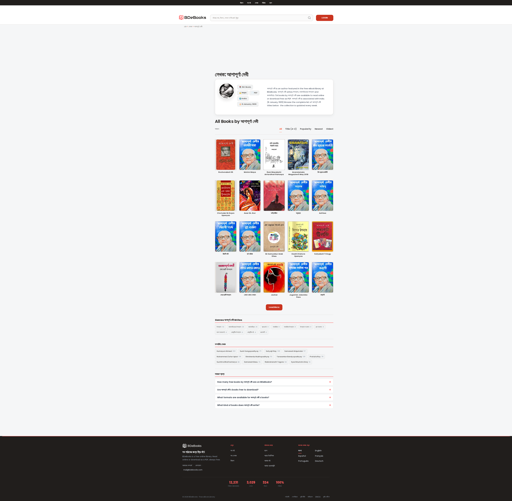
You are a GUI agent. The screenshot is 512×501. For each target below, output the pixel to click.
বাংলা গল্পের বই (222, 332)
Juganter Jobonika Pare (298, 296)
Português (303, 461)
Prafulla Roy (316, 356)
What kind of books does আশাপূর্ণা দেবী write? (238, 405)
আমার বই (267, 460)
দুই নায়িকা (250, 254)
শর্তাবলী (287, 497)
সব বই (249, 3)
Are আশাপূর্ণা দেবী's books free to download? (238, 389)
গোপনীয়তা (295, 497)
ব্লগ (270, 3)
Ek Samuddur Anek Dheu (274, 255)
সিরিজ (263, 3)
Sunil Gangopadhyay (250, 351)
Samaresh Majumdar (295, 351)
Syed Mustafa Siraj (300, 362)
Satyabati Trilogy (322, 254)
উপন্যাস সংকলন (305, 327)
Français (319, 455)
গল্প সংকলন (320, 327)
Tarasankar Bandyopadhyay (291, 356)
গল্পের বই (265, 327)
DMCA (318, 497)
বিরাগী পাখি (226, 254)
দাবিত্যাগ (310, 497)
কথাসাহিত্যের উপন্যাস (236, 327)
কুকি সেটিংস (326, 497)
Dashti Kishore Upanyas (298, 255)
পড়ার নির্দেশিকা (269, 455)
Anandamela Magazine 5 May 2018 (298, 173)
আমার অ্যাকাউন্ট (269, 465)
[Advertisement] (256, 48)
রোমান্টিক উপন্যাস (237, 332)
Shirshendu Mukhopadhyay (258, 356)
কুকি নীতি (302, 497)
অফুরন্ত (298, 213)
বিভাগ (241, 3)
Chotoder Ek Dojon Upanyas (225, 214)
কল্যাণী (323, 295)
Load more (274, 307)
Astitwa (322, 213)
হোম (185, 26)
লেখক (256, 3)
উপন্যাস (220, 327)
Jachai (274, 295)
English (318, 450)
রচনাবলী (263, 332)
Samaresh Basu (252, 362)
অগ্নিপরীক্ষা (274, 213)
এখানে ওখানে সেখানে (250, 295)
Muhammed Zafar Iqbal (229, 356)
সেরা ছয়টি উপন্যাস (225, 295)
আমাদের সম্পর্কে (187, 465)
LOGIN (325, 17)
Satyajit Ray (273, 351)
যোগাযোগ (198, 465)
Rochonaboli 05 (225, 172)
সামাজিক (276, 327)
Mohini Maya (250, 172)
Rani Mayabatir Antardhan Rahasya (274, 173)
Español (302, 455)
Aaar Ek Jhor (250, 213)
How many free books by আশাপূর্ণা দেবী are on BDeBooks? (244, 382)
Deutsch (319, 461)
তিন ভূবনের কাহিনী (322, 172)
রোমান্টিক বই (251, 332)
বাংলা (300, 450)
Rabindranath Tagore (276, 362)
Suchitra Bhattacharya (228, 362)
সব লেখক (234, 455)
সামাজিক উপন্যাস (290, 327)
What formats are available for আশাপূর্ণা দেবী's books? (243, 397)
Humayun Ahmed (226, 351)
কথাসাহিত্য (252, 327)
